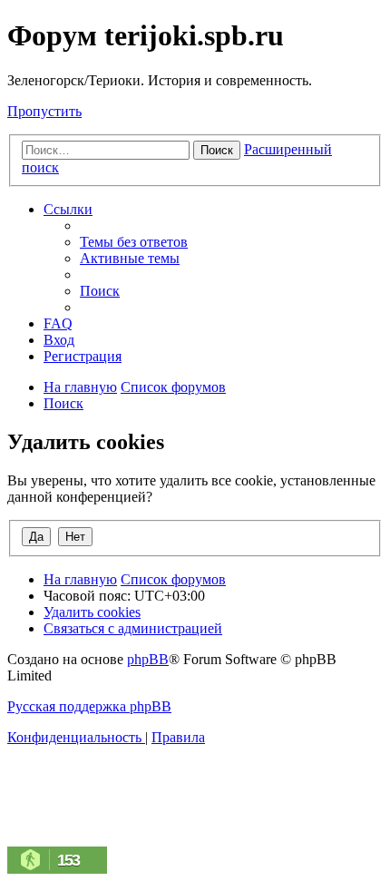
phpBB (148, 659)
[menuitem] (134, 242)
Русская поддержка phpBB (89, 706)
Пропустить (44, 111)
